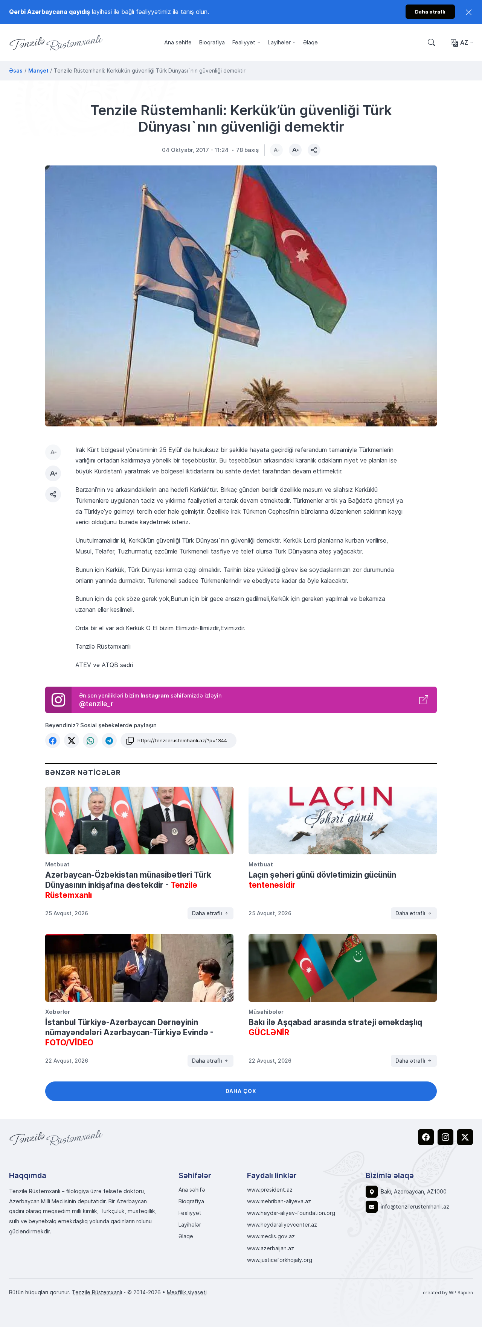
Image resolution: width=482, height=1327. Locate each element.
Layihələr (279, 42)
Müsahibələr (266, 1011)
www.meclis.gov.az (271, 1236)
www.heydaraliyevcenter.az (282, 1224)
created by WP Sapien (448, 1292)
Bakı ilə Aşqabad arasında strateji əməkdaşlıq (335, 1027)
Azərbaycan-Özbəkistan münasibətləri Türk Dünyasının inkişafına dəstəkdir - (128, 885)
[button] (52, 740)
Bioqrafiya (212, 42)
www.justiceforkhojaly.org (279, 1260)
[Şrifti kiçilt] (276, 150)
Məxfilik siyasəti (187, 1292)
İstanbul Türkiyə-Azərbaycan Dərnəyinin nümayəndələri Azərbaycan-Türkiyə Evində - (129, 1032)
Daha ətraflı (208, 913)
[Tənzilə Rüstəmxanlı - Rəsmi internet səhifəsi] (56, 1137)
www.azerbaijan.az (270, 1248)
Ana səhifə (178, 42)
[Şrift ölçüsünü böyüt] (295, 150)
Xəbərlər (57, 1011)
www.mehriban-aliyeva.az (279, 1201)
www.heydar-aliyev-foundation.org (291, 1213)
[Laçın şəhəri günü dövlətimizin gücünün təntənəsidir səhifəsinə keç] (343, 820)
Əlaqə (310, 42)
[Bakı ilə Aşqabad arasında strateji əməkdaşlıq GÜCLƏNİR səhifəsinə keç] (343, 968)
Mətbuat (57, 864)
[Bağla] (468, 11)
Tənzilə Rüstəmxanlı (97, 1292)
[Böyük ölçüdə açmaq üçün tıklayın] (241, 295)
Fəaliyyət (243, 42)
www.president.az (270, 1189)
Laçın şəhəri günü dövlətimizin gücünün (322, 879)
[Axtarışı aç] (431, 43)
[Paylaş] (314, 150)
